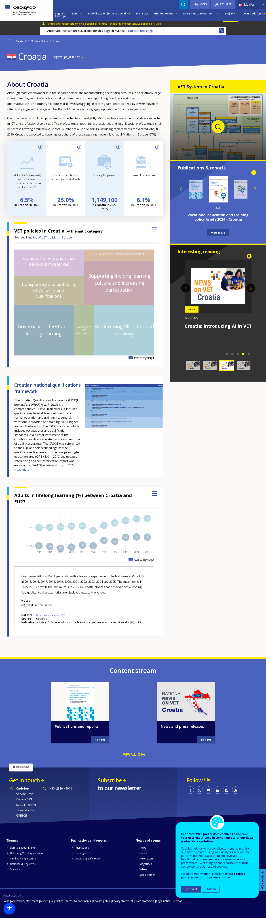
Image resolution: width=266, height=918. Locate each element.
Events (143, 853)
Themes (12, 840)
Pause (253, 172)
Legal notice (163, 901)
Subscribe (110, 780)
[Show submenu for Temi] (81, 15)
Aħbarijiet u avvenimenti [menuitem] (199, 13)
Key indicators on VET (50, 615)
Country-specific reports (89, 858)
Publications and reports (77, 726)
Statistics (15, 869)
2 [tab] (232, 354)
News (142, 847)
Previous (181, 189)
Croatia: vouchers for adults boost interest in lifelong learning (216, 331)
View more (218, 232)
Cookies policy (101, 901)
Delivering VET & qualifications (28, 853)
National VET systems (23, 864)
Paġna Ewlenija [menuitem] (60, 15)
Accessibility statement (24, 901)
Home (9, 40)
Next (255, 189)
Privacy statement (122, 901)
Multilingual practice (51, 901)
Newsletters (146, 858)
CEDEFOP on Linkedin (217, 790)
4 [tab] (243, 354)
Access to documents (78, 901)
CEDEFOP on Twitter (199, 790)
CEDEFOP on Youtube (208, 790)
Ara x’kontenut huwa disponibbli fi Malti (139, 23)
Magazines (145, 864)
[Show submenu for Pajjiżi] (235, 15)
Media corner (147, 874)
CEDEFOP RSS (235, 790)
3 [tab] (238, 354)
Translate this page (139, 31)
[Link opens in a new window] (218, 154)
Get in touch (24, 780)
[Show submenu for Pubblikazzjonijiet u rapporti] (128, 15)
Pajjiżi (19, 41)
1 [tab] (227, 354)
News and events (148, 840)
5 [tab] (249, 354)
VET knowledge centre (23, 858)
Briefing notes (83, 853)
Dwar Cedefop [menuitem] (251, 13)
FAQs (6, 901)
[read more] (22, 470)
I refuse (211, 889)
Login (203, 4)
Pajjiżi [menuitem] (229, 13)
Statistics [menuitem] (142, 13)
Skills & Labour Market (23, 847)
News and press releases (182, 726)
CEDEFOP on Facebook (190, 790)
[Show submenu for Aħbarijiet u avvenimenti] (218, 15)
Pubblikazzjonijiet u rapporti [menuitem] (107, 13)
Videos (143, 869)
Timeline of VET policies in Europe (49, 237)
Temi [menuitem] (75, 13)
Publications (82, 847)
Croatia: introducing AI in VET (218, 326)
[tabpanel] (218, 294)
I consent (191, 889)
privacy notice (219, 877)
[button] (9, 908)
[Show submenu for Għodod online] (175, 15)
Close (221, 30)
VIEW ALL (129, 754)
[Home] (24, 10)
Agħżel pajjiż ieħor (67, 57)
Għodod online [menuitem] (163, 13)
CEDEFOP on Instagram (226, 790)
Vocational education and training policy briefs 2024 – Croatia (218, 217)
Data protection (144, 901)
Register (225, 4)
